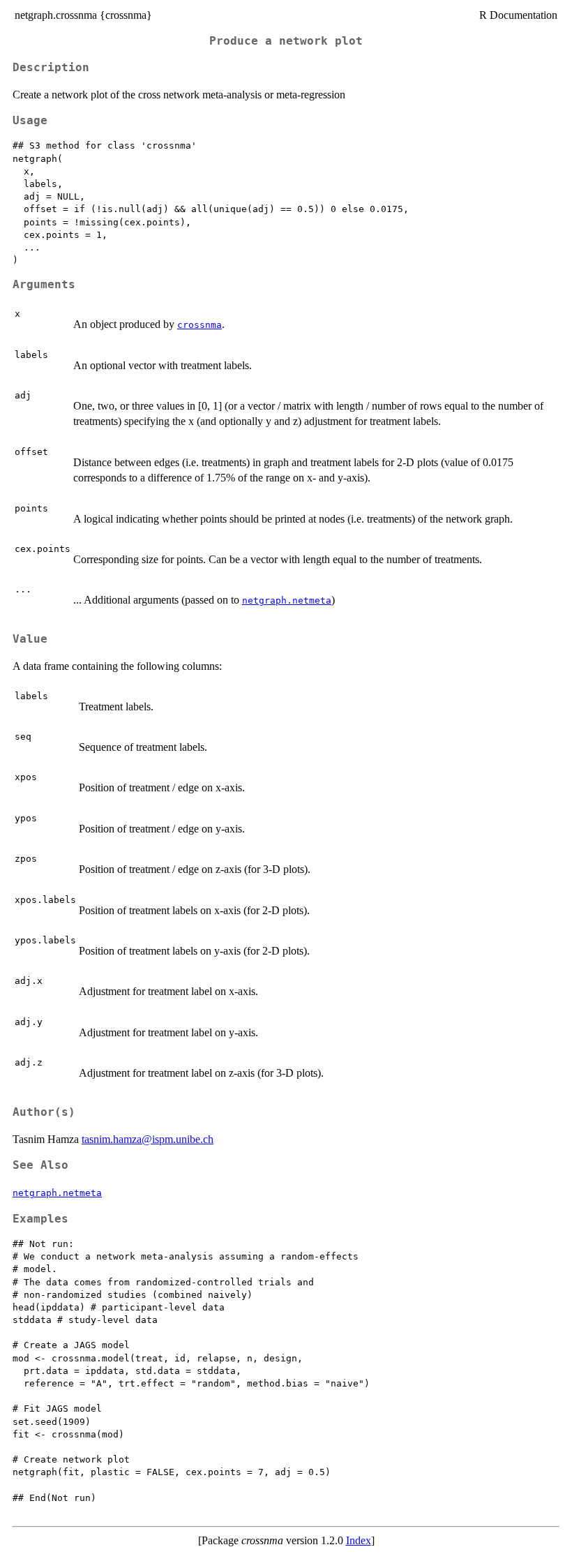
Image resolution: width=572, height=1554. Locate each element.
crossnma (199, 325)
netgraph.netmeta (286, 600)
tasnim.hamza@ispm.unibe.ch (147, 1139)
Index (358, 1540)
